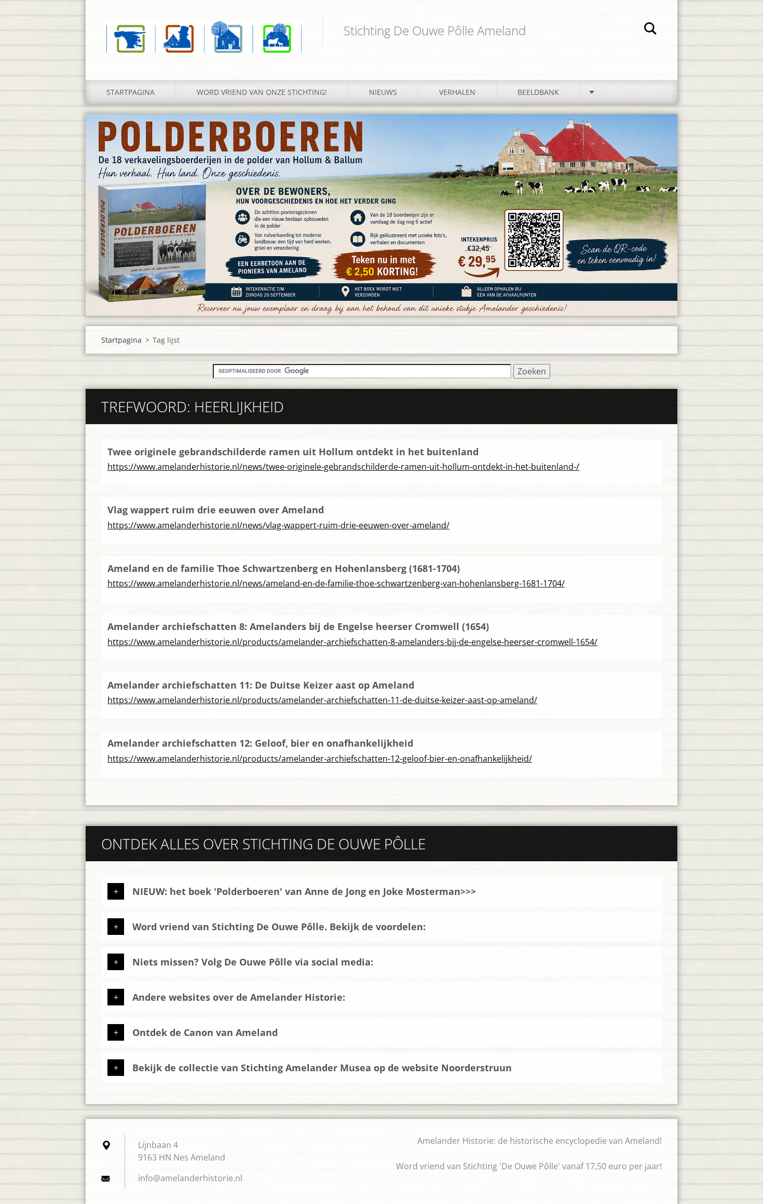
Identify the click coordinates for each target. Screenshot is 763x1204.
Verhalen (457, 92)
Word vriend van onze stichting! (262, 92)
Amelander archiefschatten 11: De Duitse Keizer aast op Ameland (260, 685)
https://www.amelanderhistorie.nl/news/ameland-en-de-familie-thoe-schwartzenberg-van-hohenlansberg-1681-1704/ (336, 583)
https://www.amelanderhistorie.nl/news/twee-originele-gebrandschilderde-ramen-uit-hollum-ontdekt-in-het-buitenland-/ (343, 466)
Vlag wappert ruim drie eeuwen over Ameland (215, 509)
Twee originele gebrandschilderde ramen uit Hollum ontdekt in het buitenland (293, 451)
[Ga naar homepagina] (204, 29)
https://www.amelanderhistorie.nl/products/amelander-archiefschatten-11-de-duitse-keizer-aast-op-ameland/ (322, 700)
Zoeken (650, 30)
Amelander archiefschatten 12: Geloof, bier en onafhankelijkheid (260, 743)
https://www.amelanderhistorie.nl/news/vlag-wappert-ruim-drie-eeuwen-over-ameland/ (278, 525)
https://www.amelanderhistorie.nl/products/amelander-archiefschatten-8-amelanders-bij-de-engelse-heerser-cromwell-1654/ (352, 642)
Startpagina (130, 92)
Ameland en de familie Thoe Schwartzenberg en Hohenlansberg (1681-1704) (283, 568)
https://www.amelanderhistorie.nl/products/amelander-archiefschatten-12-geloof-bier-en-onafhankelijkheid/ (319, 758)
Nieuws (383, 92)
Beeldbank (538, 92)
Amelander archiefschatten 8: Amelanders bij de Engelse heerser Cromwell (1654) (298, 626)
